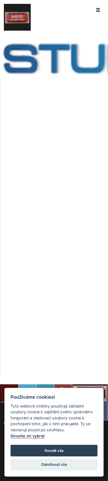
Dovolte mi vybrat (28, 435)
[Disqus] (54, 154)
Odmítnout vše (54, 464)
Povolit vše (54, 450)
